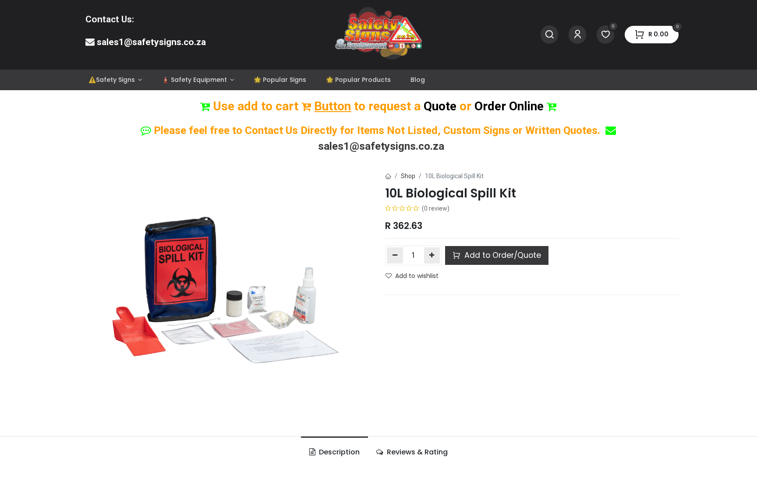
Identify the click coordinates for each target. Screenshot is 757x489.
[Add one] (432, 255)
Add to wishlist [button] (417, 275)
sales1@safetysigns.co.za (151, 42)
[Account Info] (577, 34)
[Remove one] (395, 255)
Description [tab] (338, 452)
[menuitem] (115, 80)
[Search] (549, 34)
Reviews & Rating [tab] (416, 452)
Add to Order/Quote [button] (501, 255)
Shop (408, 175)
